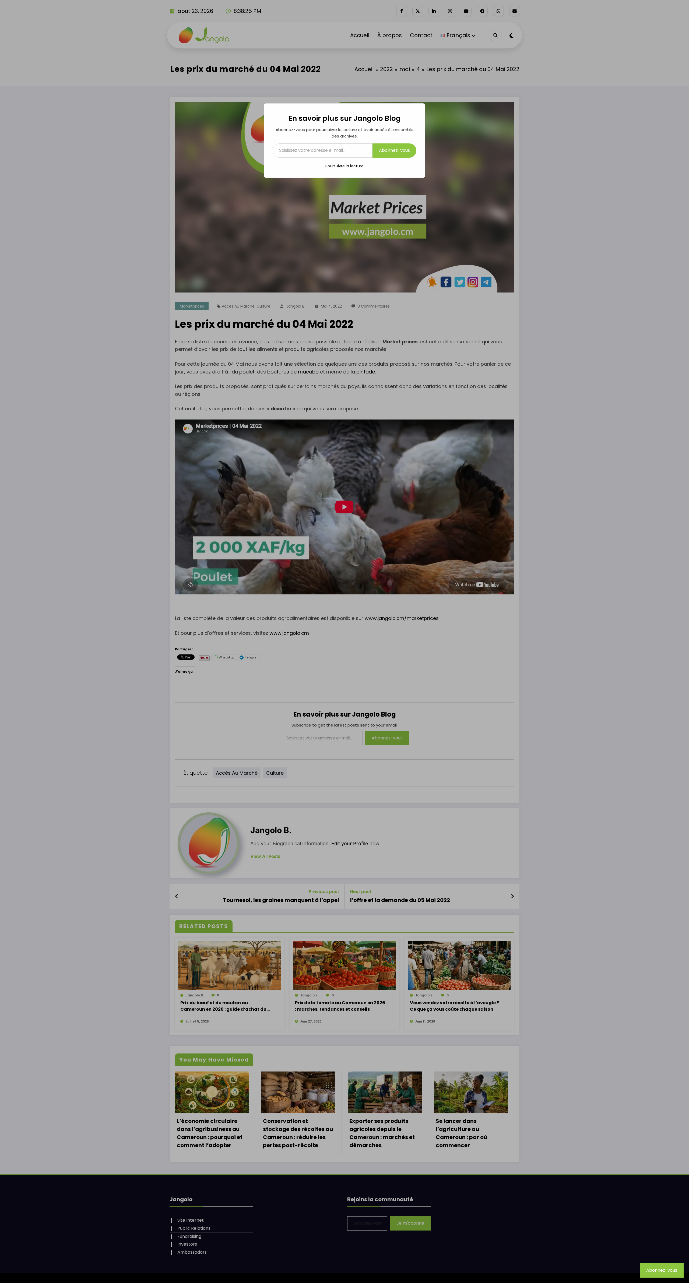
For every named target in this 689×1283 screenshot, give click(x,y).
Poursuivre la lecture (344, 166)
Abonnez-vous (394, 150)
